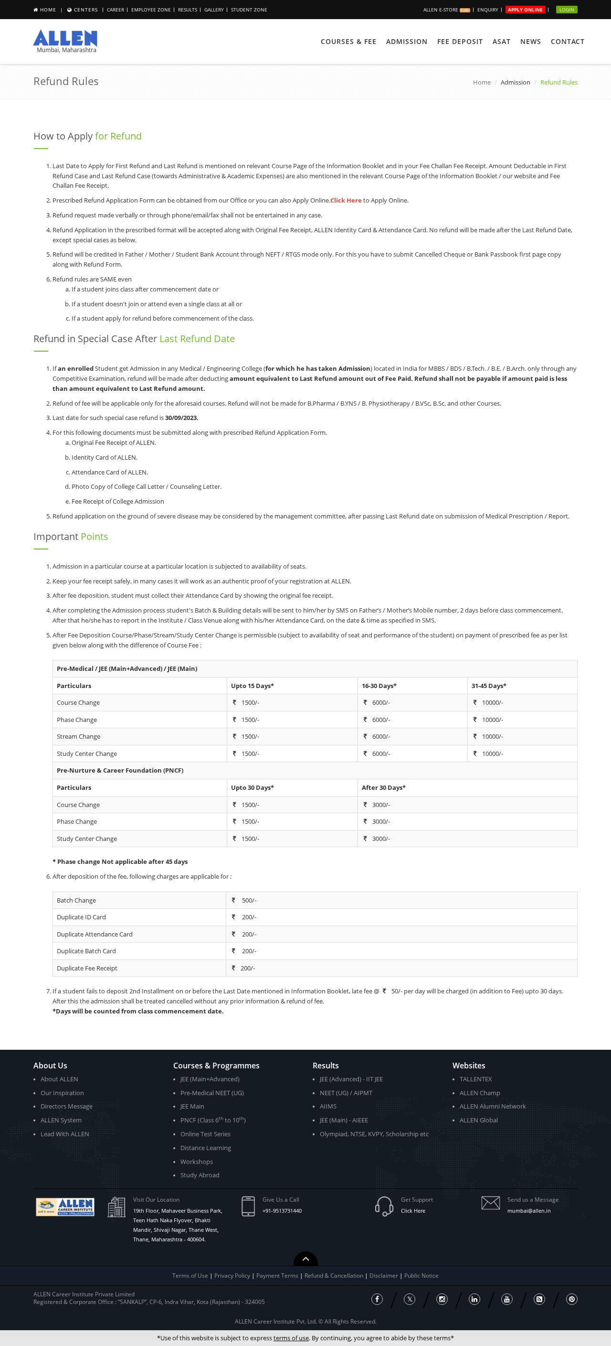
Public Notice (421, 1275)
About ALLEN (59, 1079)
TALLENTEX (476, 1079)
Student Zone (249, 9)
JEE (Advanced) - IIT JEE (351, 1079)
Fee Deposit (460, 41)
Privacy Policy (232, 1275)
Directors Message (67, 1106)
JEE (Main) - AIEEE (344, 1120)
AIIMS (328, 1106)
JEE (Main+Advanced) (210, 1079)
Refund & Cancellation (335, 1275)
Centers (86, 9)
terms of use (291, 1338)
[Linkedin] (474, 1299)
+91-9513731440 (282, 1210)
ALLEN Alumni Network (493, 1106)
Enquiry (487, 9)
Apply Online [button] (525, 9)
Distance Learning (205, 1147)
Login (566, 9)
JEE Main (192, 1106)
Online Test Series (205, 1134)
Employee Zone (151, 9)
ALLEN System (61, 1120)
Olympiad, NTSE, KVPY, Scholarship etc (374, 1134)
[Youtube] (507, 1299)
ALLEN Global (479, 1120)
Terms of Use (190, 1275)
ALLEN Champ (480, 1092)
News (530, 41)
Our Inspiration (62, 1092)
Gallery (214, 9)
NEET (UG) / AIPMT (346, 1092)
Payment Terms (278, 1275)
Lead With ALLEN (65, 1134)
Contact (568, 41)
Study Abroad (200, 1175)
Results (187, 9)
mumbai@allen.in (529, 1210)
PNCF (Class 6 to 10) (213, 1119)
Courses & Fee (349, 41)
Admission (407, 41)
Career (115, 9)
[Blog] (539, 1299)
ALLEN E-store (441, 9)
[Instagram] (442, 1299)
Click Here (413, 1210)
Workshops (196, 1161)
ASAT (502, 41)
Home (48, 9)
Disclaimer (384, 1275)
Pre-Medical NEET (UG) (212, 1092)
